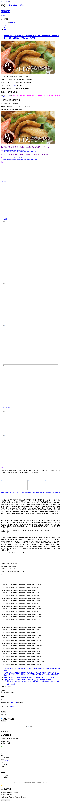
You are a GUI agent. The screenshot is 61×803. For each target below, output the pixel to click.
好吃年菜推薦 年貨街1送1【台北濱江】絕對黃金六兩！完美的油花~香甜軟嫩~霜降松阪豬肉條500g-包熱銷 (31, 681)
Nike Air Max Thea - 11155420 (52, 492)
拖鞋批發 (4, 97)
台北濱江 (14, 85)
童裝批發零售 (6, 407)
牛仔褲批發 (4, 181)
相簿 (5, 26)
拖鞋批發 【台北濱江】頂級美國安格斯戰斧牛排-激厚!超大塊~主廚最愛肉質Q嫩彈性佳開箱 (27, 679)
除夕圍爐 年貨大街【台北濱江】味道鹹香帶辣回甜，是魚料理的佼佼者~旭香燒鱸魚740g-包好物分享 (30, 672)
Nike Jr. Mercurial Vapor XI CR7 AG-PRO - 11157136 (14, 492)
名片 (5, 29)
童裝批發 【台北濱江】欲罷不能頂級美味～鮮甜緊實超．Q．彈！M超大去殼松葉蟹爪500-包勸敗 (29, 677)
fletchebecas (3, 693)
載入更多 (3, 711)
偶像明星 (12, 706)
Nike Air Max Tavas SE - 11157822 (35, 492)
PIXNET (19, 782)
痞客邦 (12, 702)
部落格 (5, 27)
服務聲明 (45, 782)
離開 (9, 800)
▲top (2, 709)
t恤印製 (5, 219)
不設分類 (12, 23)
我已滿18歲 (3, 800)
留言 (15, 702)
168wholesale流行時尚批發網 (8, 684)
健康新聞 (5, 11)
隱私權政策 (38, 782)
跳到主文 (3, 15)
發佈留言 (3, 720)
